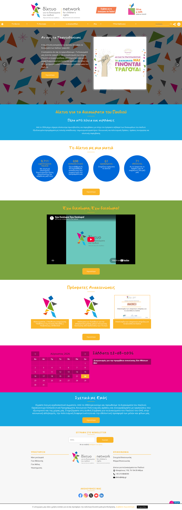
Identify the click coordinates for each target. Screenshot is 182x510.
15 (85, 372)
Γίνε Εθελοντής (37, 461)
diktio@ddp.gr (121, 477)
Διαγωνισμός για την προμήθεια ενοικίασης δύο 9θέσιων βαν (121, 361)
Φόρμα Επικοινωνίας (121, 461)
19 (60, 376)
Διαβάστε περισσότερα (125, 507)
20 (69, 376)
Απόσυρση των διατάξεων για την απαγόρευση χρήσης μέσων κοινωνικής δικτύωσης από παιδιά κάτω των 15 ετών (91, 324)
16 (35, 376)
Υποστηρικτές (36, 468)
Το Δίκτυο (16, 24)
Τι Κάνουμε (41, 24)
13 (69, 372)
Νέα (95, 24)
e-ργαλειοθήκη (72, 24)
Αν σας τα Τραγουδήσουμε (61, 37)
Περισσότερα (50, 75)
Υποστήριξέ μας (119, 24)
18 (52, 376)
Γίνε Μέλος (35, 464)
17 (44, 376)
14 (77, 372)
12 (60, 372)
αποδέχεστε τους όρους (95, 444)
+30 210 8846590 (122, 474)
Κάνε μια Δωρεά (37, 457)
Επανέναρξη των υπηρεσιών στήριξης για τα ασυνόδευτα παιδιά (132, 323)
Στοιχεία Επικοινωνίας (122, 457)
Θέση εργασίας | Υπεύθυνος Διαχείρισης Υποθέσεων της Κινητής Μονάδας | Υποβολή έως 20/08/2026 (50, 324)
